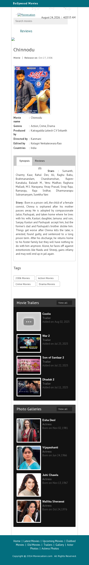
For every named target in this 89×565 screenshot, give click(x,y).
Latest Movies (32, 541)
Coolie (46, 313)
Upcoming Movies (53, 541)
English (36, 9)
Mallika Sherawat (53, 501)
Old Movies (33, 545)
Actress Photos (50, 548)
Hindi (52, 9)
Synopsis (24, 160)
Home (19, 9)
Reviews (26, 31)
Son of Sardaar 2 (53, 357)
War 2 (46, 335)
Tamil (19, 16)
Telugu (67, 9)
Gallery (59, 545)
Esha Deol (48, 420)
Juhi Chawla (50, 475)
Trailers (47, 545)
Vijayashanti (50, 447)
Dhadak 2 (48, 379)
